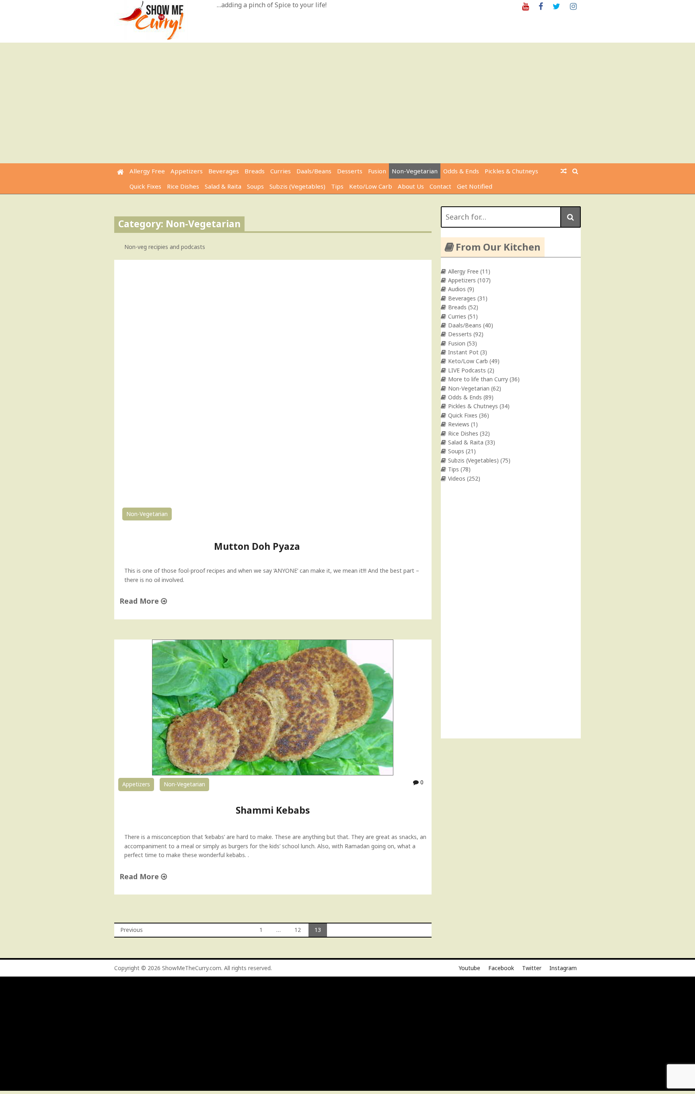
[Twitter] (556, 6)
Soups (255, 186)
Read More (140, 601)
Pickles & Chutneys (511, 171)
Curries (280, 171)
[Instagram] (573, 6)
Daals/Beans (313, 171)
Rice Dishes (183, 186)
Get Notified (474, 186)
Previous (131, 930)
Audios (457, 289)
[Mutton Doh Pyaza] (273, 499)
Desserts (349, 171)
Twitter (531, 968)
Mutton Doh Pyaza (257, 546)
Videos (456, 478)
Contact (440, 186)
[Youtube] (525, 6)
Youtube (469, 968)
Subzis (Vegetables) (297, 186)
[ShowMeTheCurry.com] (120, 172)
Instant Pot (463, 352)
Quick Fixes (145, 186)
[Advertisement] (347, 103)
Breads (255, 171)
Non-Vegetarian (415, 171)
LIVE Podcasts (467, 370)
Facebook (501, 968)
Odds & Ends (461, 171)
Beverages (223, 171)
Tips (337, 186)
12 (297, 930)
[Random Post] (564, 171)
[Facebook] (541, 6)
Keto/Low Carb (370, 186)
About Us (411, 186)
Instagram (563, 968)
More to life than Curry (478, 379)
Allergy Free (147, 171)
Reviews (458, 424)
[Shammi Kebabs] (272, 773)
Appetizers (187, 171)
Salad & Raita (223, 186)
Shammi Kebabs (273, 810)
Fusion (377, 171)
